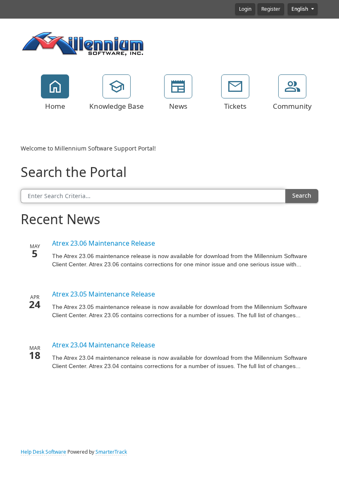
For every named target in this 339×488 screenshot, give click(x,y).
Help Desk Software (43, 452)
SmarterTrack (111, 452)
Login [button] (245, 9)
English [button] (300, 9)
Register (270, 9)
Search (301, 195)
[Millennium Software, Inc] (83, 43)
